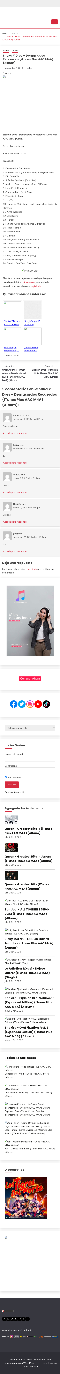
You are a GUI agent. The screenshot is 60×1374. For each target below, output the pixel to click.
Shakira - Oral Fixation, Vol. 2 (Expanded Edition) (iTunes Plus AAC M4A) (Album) (28, 1032)
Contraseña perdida (15, 792)
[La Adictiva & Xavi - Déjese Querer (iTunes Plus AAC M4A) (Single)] (30, 961)
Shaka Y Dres (12, 355)
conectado (31, 569)
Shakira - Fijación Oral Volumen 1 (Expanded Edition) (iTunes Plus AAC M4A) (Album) (29, 1002)
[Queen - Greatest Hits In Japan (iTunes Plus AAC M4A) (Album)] (30, 848)
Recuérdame (14, 777)
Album (6, 50)
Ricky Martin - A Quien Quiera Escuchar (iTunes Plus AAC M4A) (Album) (29, 943)
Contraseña (11, 765)
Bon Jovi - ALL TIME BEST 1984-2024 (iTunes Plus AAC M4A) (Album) (27, 913)
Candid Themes (30, 1366)
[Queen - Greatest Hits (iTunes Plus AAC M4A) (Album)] (30, 876)
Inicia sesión (28, 282)
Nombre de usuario (14, 754)
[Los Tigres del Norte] (26, 1217)
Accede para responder (15, 433)
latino (15, 50)
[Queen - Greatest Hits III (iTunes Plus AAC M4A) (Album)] (30, 820)
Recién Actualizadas (20, 1058)
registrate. (36, 286)
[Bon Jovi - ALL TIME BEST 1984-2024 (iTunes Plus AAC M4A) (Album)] (30, 902)
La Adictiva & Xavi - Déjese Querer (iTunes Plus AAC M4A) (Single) (27, 972)
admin (30, 68)
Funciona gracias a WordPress (19, 1362)
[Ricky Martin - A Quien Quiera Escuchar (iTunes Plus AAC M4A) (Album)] (30, 931)
